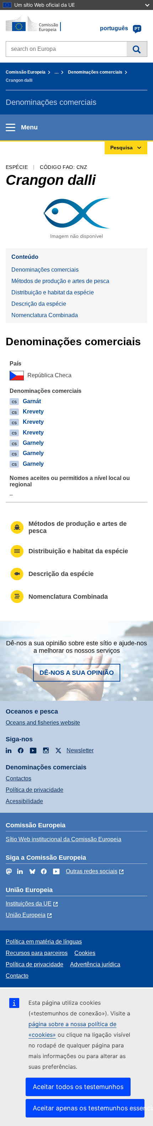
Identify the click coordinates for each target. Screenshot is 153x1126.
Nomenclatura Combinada (44, 315)
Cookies (84, 953)
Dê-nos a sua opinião (76, 672)
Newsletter (80, 750)
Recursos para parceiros (37, 953)
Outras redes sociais (91, 871)
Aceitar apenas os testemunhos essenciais (88, 1108)
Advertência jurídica (95, 964)
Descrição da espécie (38, 304)
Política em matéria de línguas (44, 942)
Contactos (18, 778)
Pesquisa (137, 49)
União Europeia (26, 915)
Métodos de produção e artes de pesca (60, 281)
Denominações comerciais (95, 72)
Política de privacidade (34, 790)
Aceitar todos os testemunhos (78, 1086)
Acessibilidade (24, 801)
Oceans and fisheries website (43, 723)
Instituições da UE (29, 904)
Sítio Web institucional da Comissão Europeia (63, 839)
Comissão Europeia (26, 72)
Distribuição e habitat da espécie (52, 292)
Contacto (17, 976)
